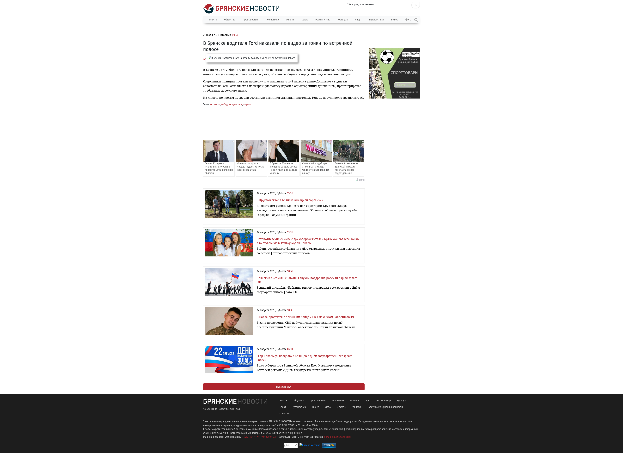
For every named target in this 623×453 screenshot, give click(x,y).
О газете (341, 407)
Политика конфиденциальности (385, 407)
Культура (343, 19)
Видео (394, 19)
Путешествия (376, 19)
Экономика (273, 19)
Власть (213, 19)
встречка (215, 104)
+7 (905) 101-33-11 (269, 436)
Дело (305, 19)
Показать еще (284, 386)
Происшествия (251, 19)
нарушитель (235, 104)
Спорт (358, 19)
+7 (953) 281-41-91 (250, 436)
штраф (247, 104)
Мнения (290, 19)
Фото (328, 407)
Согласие (284, 413)
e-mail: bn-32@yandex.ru (337, 436)
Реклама (356, 407)
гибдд (224, 104)
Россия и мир (322, 19)
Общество (229, 19)
